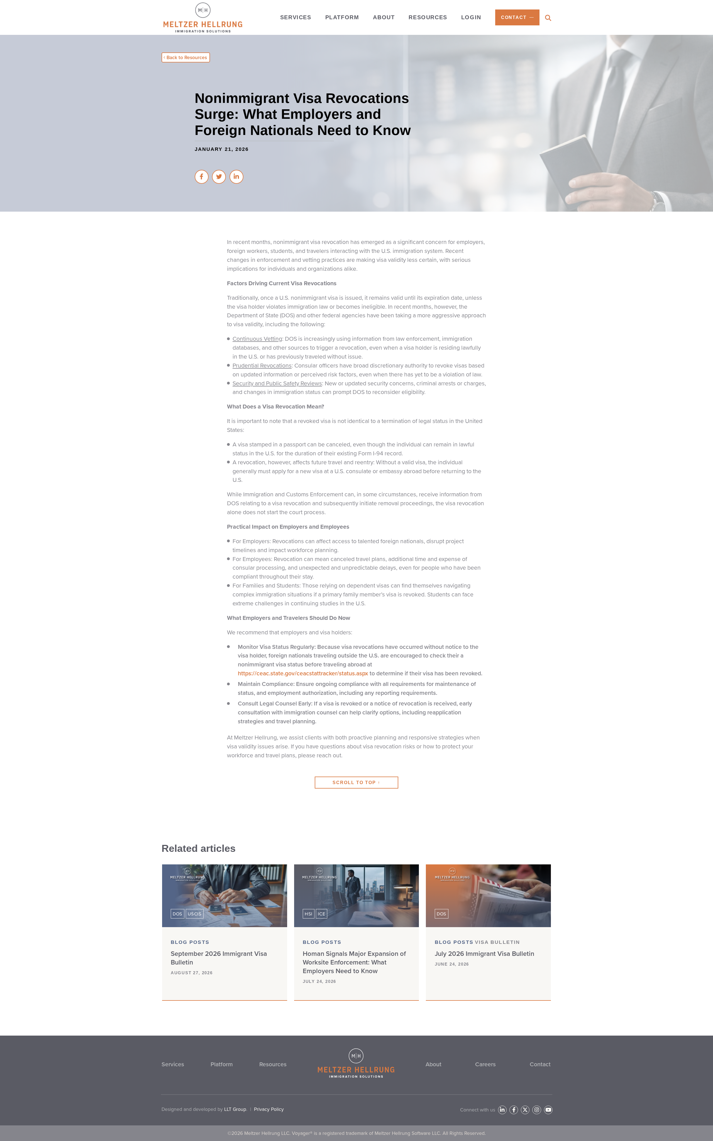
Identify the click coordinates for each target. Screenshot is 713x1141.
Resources (273, 1064)
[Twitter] (525, 1110)
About (433, 1064)
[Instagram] (536, 1110)
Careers (485, 1064)
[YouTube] (548, 1110)
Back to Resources (187, 57)
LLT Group (235, 1109)
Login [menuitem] (471, 17)
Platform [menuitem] (342, 17)
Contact (540, 1064)
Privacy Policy (269, 1109)
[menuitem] (517, 17)
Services (173, 1064)
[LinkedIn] (502, 1110)
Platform (222, 1064)
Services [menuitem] (295, 17)
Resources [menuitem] (428, 17)
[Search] (548, 18)
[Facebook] (513, 1110)
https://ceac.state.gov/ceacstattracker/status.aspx (303, 673)
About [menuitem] (384, 17)
